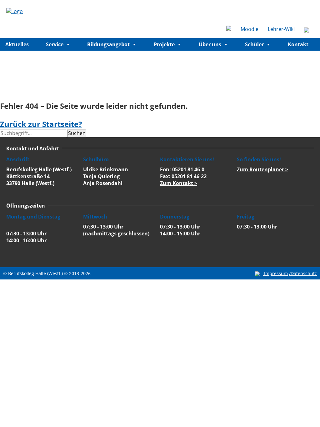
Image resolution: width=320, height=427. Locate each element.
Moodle (249, 29)
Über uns (210, 44)
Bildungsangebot (108, 44)
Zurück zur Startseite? (41, 124)
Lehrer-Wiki (281, 29)
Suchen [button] (77, 133)
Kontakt (298, 44)
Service (54, 44)
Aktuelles (17, 44)
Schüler (254, 44)
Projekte (164, 44)
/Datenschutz (303, 273)
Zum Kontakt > (178, 183)
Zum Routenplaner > (262, 169)
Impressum (276, 273)
